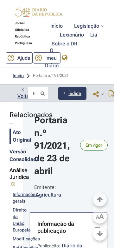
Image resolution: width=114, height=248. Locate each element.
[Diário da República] (38, 13)
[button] (38, 13)
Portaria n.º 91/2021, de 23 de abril (53, 145)
